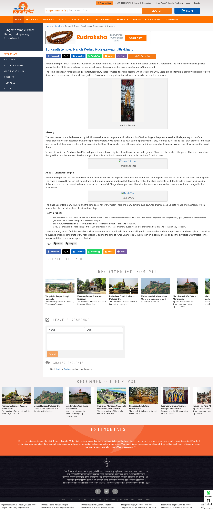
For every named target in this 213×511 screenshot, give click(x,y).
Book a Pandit (153, 19)
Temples (31, 19)
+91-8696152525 (123, 3)
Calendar (172, 19)
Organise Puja (14, 71)
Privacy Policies (93, 500)
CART (189, 11)
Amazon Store (105, 3)
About (62, 500)
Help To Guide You (142, 56)
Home (136, 3)
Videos (75, 19)
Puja (61, 19)
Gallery (10, 59)
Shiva (59, 243)
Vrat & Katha (102, 19)
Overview (11, 53)
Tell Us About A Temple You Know (168, 3)
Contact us (146, 3)
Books (8, 88)
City (85, 19)
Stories (47, 19)
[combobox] (105, 11)
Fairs (135, 19)
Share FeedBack (146, 500)
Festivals (122, 19)
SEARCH (156, 10)
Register (196, 3)
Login (188, 3)
